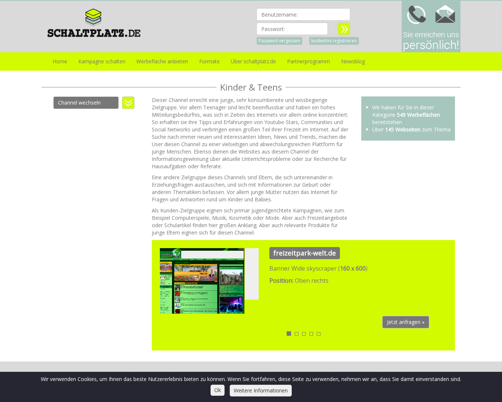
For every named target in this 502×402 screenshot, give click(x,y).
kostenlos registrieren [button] (334, 41)
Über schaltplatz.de (253, 61)
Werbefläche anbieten (162, 61)
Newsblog (353, 61)
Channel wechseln (79, 102)
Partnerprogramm (308, 61)
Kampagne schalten (101, 61)
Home (60, 61)
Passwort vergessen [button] (279, 41)
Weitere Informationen (261, 390)
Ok (217, 390)
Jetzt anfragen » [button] (405, 321)
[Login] (344, 28)
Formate (209, 61)
